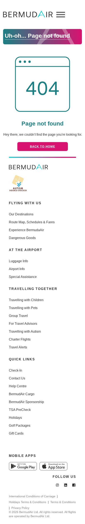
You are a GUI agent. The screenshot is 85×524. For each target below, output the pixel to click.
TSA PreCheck (20, 410)
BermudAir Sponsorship (26, 402)
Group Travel (18, 316)
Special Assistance (23, 277)
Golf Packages (19, 425)
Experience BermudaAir (26, 230)
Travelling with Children (26, 300)
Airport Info (17, 269)
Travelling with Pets (23, 308)
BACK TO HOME (42, 146)
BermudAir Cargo (21, 394)
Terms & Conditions (63, 502)
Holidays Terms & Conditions (27, 502)
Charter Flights (20, 339)
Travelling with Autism (25, 331)
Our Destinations (21, 214)
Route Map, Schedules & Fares (32, 222)
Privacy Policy (20, 508)
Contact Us (17, 378)
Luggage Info (18, 261)
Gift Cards (16, 433)
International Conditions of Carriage (32, 496)
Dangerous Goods (22, 238)
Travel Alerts (18, 347)
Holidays (15, 417)
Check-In (15, 370)
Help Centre (18, 386)
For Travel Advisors (23, 323)
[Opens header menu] (60, 14)
